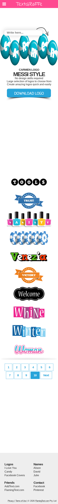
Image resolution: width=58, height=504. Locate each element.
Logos (9, 464)
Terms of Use (20, 501)
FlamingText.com (14, 490)
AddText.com (12, 486)
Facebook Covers (15, 475)
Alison (37, 468)
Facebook (39, 486)
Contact (39, 482)
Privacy (11, 501)
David (37, 471)
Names (38, 464)
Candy (8, 471)
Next (46, 375)
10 (35, 375)
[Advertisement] (30, 17)
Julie (36, 475)
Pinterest (39, 490)
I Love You (11, 468)
